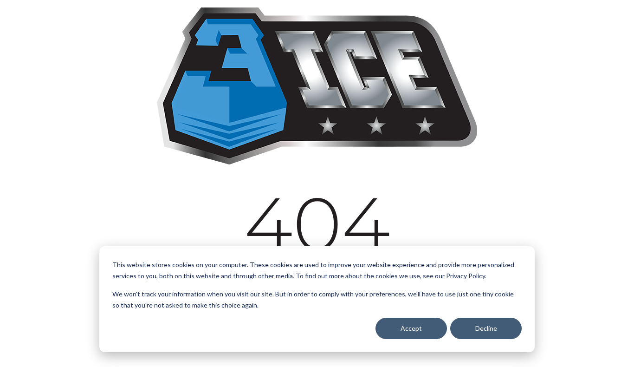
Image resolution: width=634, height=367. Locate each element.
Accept (411, 328)
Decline (486, 328)
